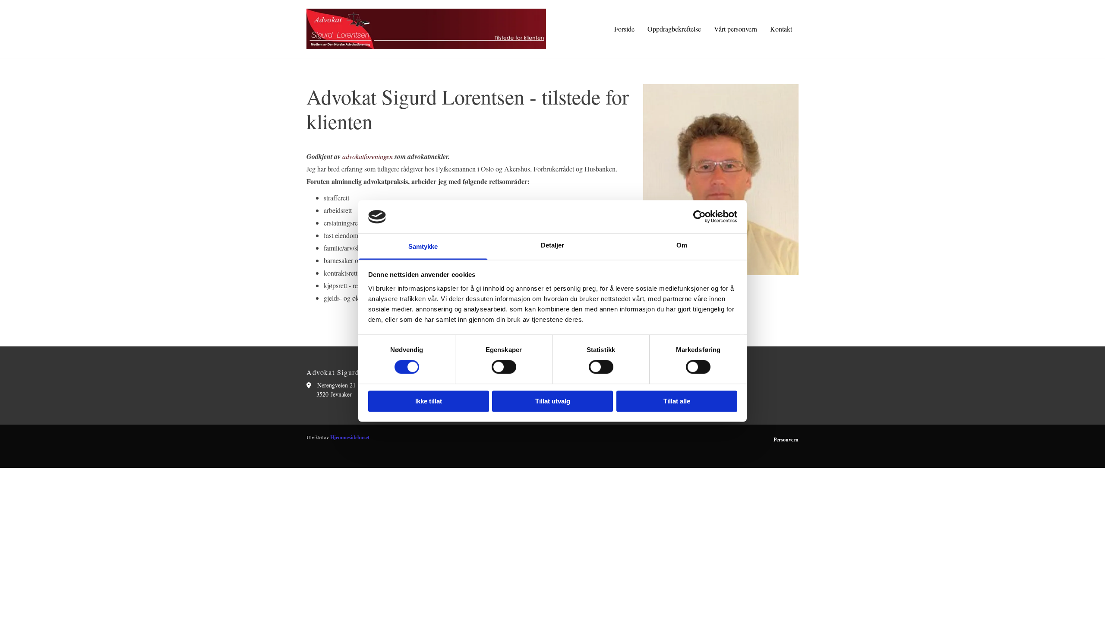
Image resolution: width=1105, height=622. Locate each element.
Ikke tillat (428, 401)
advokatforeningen (367, 156)
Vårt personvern (735, 28)
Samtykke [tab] (423, 246)
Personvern (786, 439)
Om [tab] (681, 245)
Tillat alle (676, 401)
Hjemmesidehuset (349, 437)
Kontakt (781, 28)
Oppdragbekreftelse (674, 28)
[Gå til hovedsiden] (426, 29)
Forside (624, 28)
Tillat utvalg (552, 401)
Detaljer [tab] (553, 245)
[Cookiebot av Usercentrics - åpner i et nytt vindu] (699, 216)
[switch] (504, 367)
